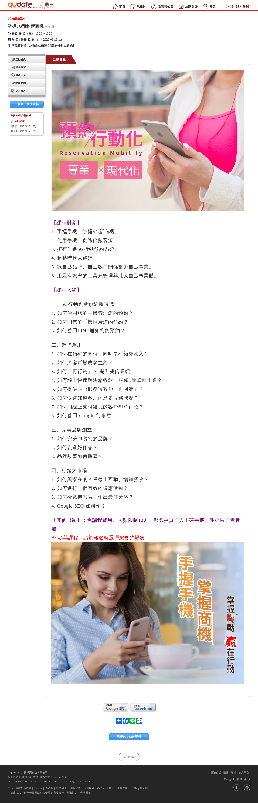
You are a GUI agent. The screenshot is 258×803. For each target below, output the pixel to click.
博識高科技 (243, 779)
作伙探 (38, 788)
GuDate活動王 (105, 788)
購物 (226, 772)
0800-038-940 (29, 776)
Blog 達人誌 (140, 788)
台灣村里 (85, 792)
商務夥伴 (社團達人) (65, 792)
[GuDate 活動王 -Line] (247, 787)
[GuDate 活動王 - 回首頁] (31, 5)
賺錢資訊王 (123, 788)
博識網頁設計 (24, 788)
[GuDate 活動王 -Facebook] (236, 787)
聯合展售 (75, 788)
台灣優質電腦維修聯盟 (37, 792)
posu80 (47, 781)
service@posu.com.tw (77, 781)
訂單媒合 (61, 788)
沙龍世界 (89, 788)
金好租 (49, 788)
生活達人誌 (14, 792)
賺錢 (233, 772)
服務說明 (216, 772)
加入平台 (244, 772)
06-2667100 (60, 776)
